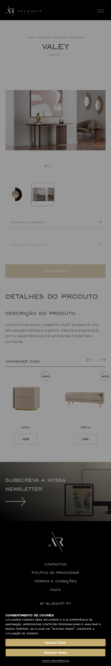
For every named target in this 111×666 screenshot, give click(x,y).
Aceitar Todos (55, 642)
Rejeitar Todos (55, 652)
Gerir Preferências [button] (55, 660)
